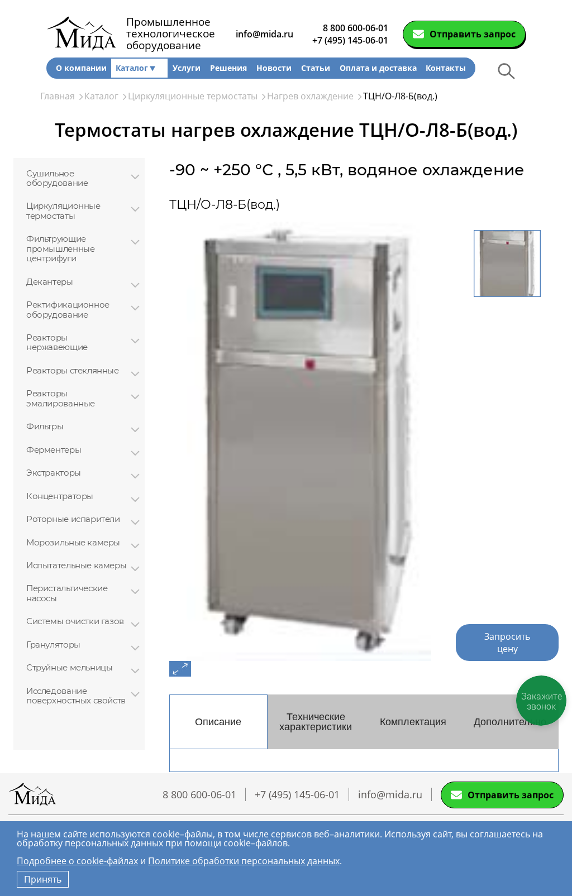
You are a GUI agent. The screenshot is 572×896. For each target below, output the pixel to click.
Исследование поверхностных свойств (76, 696)
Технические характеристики (315, 721)
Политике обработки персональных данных (244, 861)
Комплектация (413, 721)
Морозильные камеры (73, 542)
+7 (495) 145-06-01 (350, 40)
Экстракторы (53, 472)
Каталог (132, 68)
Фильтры (44, 426)
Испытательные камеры (76, 565)
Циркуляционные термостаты (63, 211)
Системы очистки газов (75, 621)
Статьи (315, 68)
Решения (228, 68)
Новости (274, 68)
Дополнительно (510, 721)
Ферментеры (53, 449)
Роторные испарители (73, 519)
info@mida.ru (264, 34)
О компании (81, 68)
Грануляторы (53, 644)
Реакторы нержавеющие (57, 342)
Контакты (446, 68)
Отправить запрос (473, 34)
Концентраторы (59, 496)
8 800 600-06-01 (355, 28)
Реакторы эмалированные (60, 398)
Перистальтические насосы (66, 593)
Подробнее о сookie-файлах (77, 861)
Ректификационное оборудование (67, 309)
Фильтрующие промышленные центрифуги (60, 248)
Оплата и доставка (378, 68)
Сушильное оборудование (57, 178)
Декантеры (49, 281)
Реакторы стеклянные (72, 370)
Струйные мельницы (69, 667)
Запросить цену (507, 642)
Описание (218, 721)
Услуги (187, 68)
